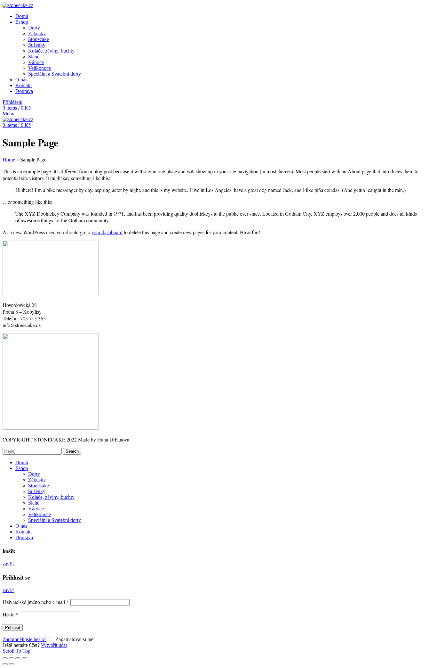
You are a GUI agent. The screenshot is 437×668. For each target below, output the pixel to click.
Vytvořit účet (54, 645)
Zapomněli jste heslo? (24, 639)
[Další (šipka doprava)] (11, 664)
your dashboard (107, 232)
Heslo (11, 614)
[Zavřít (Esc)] (5, 658)
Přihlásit (12, 627)
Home (9, 159)
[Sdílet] (11, 658)
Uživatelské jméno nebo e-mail (36, 601)
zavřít (8, 563)
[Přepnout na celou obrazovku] (17, 658)
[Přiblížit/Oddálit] (24, 658)
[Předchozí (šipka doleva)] (5, 664)
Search (72, 451)
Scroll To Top (16, 651)
